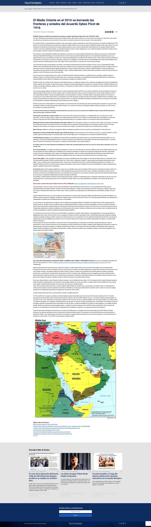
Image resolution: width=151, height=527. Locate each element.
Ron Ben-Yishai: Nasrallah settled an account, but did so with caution (51, 432)
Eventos (74, 2)
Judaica (80, 2)
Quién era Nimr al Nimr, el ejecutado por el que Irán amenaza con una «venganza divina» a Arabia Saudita (61, 426)
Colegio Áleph (64, 493)
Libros (69, 2)
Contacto (98, 2)
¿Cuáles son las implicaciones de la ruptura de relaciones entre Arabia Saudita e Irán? (56, 428)
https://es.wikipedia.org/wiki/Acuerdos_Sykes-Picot (88, 183)
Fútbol (81, 493)
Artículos (52, 2)
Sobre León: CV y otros (89, 2)
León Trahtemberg (33, 495)
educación (47, 493)
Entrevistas (63, 2)
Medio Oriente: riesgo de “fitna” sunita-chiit (45, 424)
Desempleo (32, 493)
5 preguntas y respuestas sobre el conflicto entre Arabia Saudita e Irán (52, 434)
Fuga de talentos (112, 493)
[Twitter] (119, 2)
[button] (103, 3)
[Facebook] (123, 2)
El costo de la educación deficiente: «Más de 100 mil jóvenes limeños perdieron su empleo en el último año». (44, 477)
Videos (57, 2)
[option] (44, 475)
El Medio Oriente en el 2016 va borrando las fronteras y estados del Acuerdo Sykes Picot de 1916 (80, 262)
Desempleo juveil (40, 493)
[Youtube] (125, 2)
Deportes (71, 493)
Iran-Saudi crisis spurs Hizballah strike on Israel (46, 430)
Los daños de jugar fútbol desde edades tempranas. (74, 475)
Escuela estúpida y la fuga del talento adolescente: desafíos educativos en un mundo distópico (107, 476)
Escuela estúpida (103, 493)
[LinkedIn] (121, 2)
